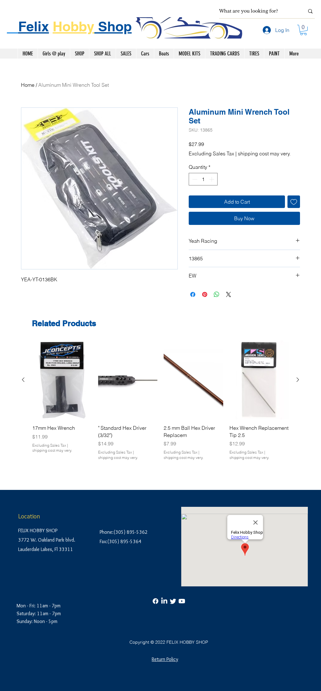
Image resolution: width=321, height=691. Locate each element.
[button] (303, 30)
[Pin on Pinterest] (204, 294)
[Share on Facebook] (193, 294)
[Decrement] (194, 179)
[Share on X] (228, 294)
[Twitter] (173, 601)
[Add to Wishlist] (293, 201)
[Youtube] (182, 601)
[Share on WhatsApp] (216, 294)
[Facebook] (155, 601)
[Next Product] (298, 379)
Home (27, 85)
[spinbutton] (203, 179)
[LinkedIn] (164, 601)
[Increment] (212, 179)
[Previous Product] (23, 379)
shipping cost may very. (264, 153)
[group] (160, 404)
